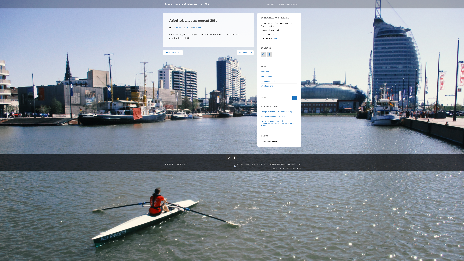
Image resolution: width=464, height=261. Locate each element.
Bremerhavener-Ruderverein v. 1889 (187, 4)
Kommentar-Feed (268, 81)
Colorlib (281, 168)
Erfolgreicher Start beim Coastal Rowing (276, 112)
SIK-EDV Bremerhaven (284, 164)
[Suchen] (294, 98)
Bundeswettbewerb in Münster (273, 116)
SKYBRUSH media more (268, 164)
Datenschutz (182, 164)
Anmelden (265, 72)
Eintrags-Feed (266, 76)
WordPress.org (267, 86)
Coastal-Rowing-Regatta (287, 4)
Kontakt (270, 4)
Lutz (187, 27)
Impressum (169, 164)
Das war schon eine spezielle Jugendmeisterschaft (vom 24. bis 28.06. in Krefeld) (277, 123)
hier (275, 38)
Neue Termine (198, 27)
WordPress (297, 168)
